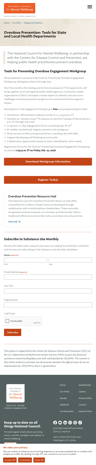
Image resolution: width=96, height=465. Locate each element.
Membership (85, 385)
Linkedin (65, 422)
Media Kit (64, 405)
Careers (82, 391)
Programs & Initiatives (33, 23)
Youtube (60, 422)
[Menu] (90, 6)
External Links (85, 411)
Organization (11, 299)
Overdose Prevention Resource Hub (32, 196)
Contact (82, 405)
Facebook (55, 422)
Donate (63, 398)
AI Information (67, 411)
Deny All (39, 460)
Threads (75, 422)
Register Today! (48, 179)
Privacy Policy (85, 398)
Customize (25, 460)
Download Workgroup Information (48, 161)
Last (50, 264)
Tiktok (80, 422)
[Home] (19, 10)
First (6, 264)
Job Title (8, 285)
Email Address (15, 272)
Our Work (16, 23)
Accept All (9, 460)
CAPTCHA (9, 313)
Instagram (70, 422)
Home (6, 23)
